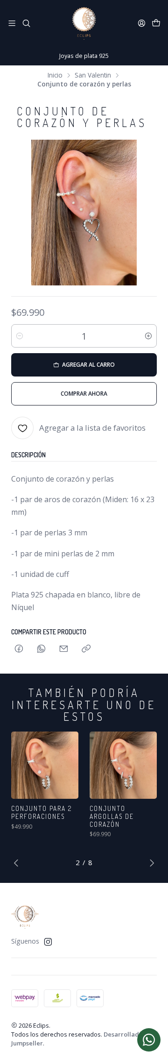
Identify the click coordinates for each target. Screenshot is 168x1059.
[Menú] (12, 23)
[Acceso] (141, 23)
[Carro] (156, 23)
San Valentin (93, 75)
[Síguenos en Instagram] (48, 941)
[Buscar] (26, 23)
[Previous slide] (18, 862)
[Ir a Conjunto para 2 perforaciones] (44, 765)
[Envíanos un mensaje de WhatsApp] (149, 1040)
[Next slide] (150, 862)
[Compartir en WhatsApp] (41, 649)
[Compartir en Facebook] (19, 649)
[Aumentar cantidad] (148, 336)
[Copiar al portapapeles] (86, 649)
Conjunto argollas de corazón (112, 816)
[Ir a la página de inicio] (84, 23)
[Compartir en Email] (63, 649)
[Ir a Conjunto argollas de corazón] (123, 765)
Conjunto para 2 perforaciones (41, 812)
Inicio (55, 75)
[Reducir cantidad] (20, 336)
